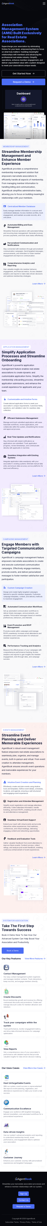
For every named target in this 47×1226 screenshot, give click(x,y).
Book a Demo (13, 950)
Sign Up (23, 1194)
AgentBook (30, 1218)
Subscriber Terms (12, 1222)
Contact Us (23, 1200)
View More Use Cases (33, 1068)
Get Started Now (22, 73)
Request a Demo (22, 82)
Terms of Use (37, 1222)
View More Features (34, 958)
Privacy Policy (25, 1222)
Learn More (37, 284)
